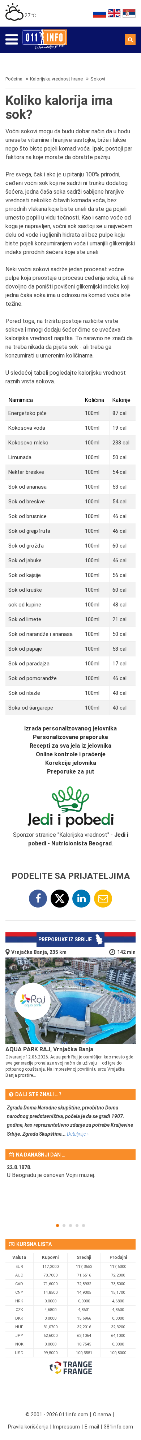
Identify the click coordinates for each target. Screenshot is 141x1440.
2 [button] (64, 1225)
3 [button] (70, 1225)
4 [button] (77, 1225)
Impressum (66, 1427)
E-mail (92, 1427)
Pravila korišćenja (28, 1427)
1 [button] (57, 1225)
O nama (102, 1414)
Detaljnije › (78, 1134)
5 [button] (83, 1225)
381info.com (118, 1427)
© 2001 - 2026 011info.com (56, 1414)
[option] (70, 1176)
